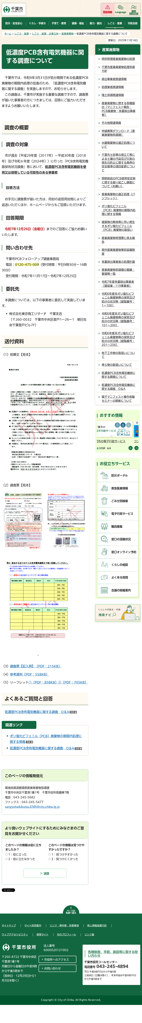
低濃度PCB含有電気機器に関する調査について (118, 375)
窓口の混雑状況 (121, 539)
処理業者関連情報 (113, 87)
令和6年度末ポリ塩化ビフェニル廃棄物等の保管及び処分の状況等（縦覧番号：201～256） (118, 339)
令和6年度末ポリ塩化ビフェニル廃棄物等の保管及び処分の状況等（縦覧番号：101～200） (118, 319)
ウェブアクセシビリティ (15, 934)
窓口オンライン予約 (123, 552)
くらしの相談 (119, 564)
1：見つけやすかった (64, 854)
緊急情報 (107, 12)
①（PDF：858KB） (43, 682)
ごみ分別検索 (119, 501)
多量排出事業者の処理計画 (118, 261)
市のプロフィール (66, 934)
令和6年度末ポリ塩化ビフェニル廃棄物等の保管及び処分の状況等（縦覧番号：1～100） (118, 299)
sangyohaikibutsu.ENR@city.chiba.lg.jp (32, 806)
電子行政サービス (122, 513)
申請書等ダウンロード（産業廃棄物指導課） (118, 133)
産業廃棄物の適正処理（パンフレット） (118, 196)
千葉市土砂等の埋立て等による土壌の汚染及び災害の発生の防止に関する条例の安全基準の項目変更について (118, 162)
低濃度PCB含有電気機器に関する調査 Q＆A (41, 711)
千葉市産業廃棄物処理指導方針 (118, 69)
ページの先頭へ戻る (71, 912)
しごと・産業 (21, 33)
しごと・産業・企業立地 (45, 33)
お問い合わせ (52, 968)
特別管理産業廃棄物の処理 (118, 58)
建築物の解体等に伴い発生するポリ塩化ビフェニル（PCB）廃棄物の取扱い (118, 226)
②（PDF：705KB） (73, 682)
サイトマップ (9, 925)
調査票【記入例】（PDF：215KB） (35, 666)
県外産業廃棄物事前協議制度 (118, 251)
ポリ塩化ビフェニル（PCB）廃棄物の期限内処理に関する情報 (118, 210)
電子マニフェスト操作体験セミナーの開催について (118, 398)
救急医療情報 (119, 488)
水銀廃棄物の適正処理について (118, 144)
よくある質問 (119, 577)
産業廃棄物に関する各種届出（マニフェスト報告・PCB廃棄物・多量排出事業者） (118, 109)
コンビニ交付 (106, 441)
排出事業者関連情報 (114, 79)
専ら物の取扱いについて (117, 364)
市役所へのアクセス (56, 959)
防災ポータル (119, 475)
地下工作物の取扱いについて (118, 355)
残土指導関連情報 (113, 95)
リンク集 (89, 934)
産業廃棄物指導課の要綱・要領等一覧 (118, 271)
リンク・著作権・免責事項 (64, 925)
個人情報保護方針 (97, 925)
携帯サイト (42, 934)
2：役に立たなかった (21, 859)
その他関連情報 (111, 122)
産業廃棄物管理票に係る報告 (118, 240)
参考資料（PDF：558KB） (29, 674)
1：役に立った (17, 854)
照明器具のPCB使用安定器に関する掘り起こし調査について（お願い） (118, 182)
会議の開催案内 (121, 590)
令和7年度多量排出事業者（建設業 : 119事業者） (118, 283)
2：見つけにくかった (64, 859)
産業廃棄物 (67, 33)
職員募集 (116, 526)
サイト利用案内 (32, 925)
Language (120, 12)
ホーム (7, 33)
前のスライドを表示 (130, 448)
